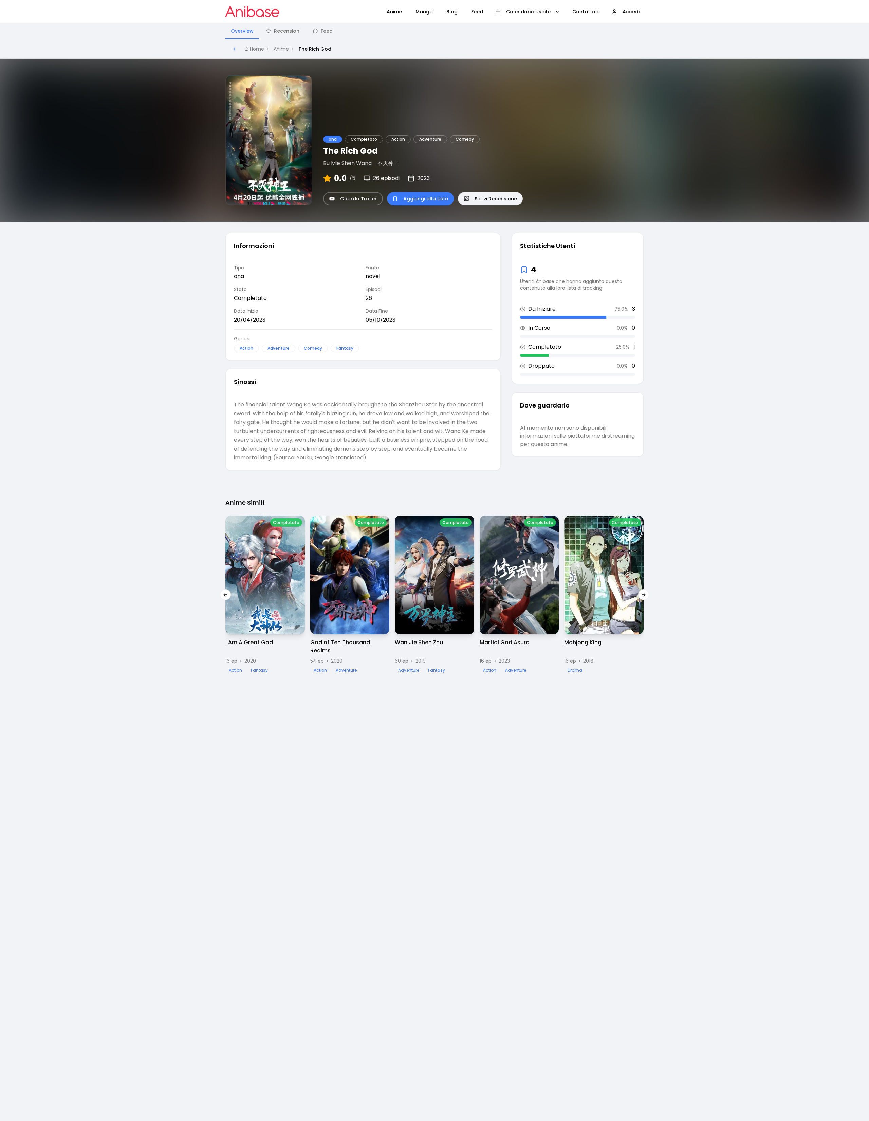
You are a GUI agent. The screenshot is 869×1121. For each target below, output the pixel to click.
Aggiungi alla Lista (425, 198)
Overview (242, 31)
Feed (327, 31)
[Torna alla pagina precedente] (234, 48)
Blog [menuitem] (452, 11)
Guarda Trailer (358, 198)
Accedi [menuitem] (631, 11)
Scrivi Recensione (496, 198)
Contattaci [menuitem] (585, 11)
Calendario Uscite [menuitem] (528, 11)
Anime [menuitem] (394, 11)
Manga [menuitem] (424, 11)
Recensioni (287, 31)
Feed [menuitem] (477, 11)
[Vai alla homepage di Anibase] (252, 11)
